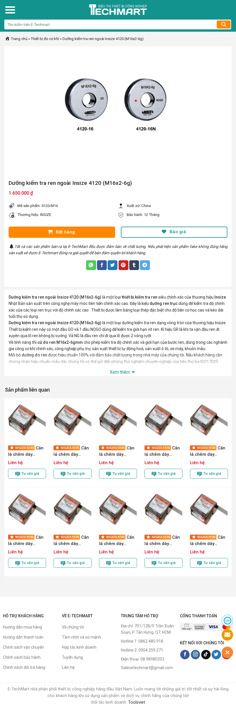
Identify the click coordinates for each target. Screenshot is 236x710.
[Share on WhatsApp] (91, 265)
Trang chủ (18, 39)
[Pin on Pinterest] (123, 265)
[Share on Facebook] (102, 265)
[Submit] (224, 24)
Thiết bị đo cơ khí (45, 39)
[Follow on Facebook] (185, 655)
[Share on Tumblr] (134, 265)
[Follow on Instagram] (195, 655)
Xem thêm (120, 372)
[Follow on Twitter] (216, 655)
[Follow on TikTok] (206, 655)
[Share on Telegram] (145, 265)
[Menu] (10, 10)
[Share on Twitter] (112, 265)
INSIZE (45, 214)
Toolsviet (136, 702)
